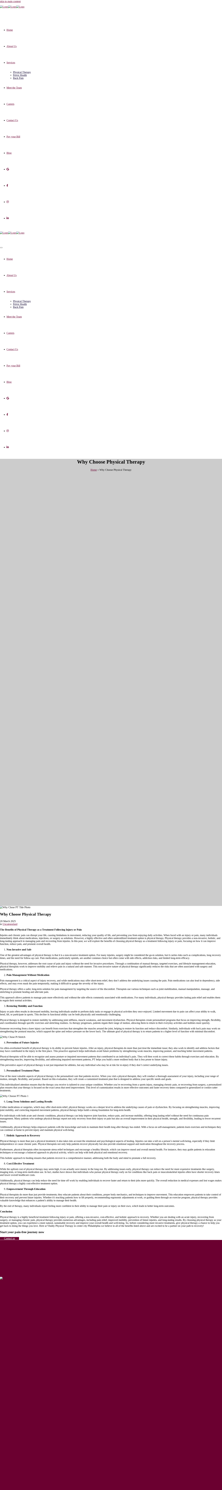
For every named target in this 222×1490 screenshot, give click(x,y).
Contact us (9, 1238)
